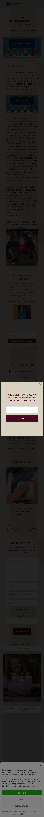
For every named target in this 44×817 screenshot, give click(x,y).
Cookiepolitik (6, 811)
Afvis (22, 799)
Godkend (22, 793)
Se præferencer (22, 806)
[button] (40, 765)
